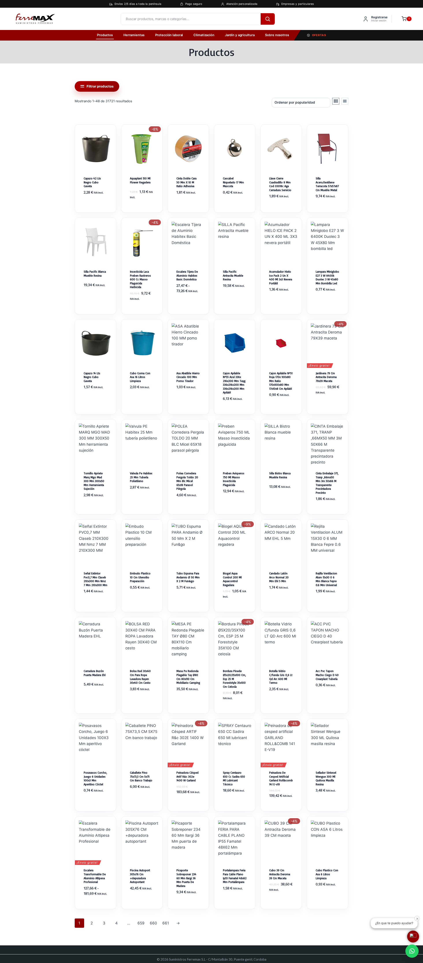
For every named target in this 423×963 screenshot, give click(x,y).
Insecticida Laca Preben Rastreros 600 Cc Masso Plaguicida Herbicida (140, 279)
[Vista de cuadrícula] (335, 101)
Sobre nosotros (277, 35)
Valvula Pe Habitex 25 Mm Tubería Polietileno (141, 477)
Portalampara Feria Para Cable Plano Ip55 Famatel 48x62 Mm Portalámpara (235, 876)
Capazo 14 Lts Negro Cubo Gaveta (92, 377)
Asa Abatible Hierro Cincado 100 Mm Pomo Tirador (188, 377)
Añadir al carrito (95, 211)
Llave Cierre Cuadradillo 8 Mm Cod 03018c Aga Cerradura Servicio (280, 184)
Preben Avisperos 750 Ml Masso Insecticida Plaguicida (233, 479)
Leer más (327, 211)
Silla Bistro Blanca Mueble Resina (280, 475)
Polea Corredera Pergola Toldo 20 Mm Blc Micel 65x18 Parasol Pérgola (187, 480)
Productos (105, 35)
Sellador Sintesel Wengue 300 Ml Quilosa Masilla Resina (326, 778)
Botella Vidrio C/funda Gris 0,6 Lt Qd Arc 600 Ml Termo (280, 676)
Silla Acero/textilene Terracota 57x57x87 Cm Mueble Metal (327, 184)
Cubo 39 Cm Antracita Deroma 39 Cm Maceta (279, 874)
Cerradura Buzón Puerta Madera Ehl (95, 673)
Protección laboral (169, 35)
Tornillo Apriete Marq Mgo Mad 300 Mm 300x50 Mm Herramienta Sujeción (94, 480)
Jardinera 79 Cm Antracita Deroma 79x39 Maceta (326, 377)
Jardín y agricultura (240, 35)
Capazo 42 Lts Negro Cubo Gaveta (92, 182)
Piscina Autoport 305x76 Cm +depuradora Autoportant (140, 876)
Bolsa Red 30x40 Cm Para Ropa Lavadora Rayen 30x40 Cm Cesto (140, 676)
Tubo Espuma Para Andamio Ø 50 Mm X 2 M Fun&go (188, 577)
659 (141, 923)
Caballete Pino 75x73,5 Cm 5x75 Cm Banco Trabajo (141, 776)
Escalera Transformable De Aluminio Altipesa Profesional (95, 876)
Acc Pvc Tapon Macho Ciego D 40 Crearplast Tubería (327, 674)
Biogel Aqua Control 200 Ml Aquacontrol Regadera (232, 579)
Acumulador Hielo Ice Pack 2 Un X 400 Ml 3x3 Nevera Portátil (280, 277)
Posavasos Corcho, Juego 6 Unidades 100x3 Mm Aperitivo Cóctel (95, 778)
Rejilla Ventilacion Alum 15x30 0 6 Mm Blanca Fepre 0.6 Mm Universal (326, 579)
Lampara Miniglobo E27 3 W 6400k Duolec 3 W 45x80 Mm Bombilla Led (327, 277)
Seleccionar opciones (188, 313)
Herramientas (134, 35)
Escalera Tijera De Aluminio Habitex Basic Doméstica (187, 275)
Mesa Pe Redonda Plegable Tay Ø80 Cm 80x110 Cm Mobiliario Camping (188, 676)
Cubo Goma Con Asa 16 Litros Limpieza (140, 377)
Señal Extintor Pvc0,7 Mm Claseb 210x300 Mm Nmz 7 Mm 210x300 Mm (95, 579)
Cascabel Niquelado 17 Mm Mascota (233, 182)
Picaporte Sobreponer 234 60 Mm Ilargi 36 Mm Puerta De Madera (186, 877)
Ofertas (319, 35)
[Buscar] (268, 19)
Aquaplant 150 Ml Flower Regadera (140, 180)
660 (153, 923)
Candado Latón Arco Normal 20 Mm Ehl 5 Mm (279, 577)
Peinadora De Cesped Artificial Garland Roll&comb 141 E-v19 (281, 778)
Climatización (203, 35)
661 (165, 923)
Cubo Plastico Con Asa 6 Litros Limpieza (327, 874)
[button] (412, 951)
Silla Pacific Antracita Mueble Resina (233, 275)
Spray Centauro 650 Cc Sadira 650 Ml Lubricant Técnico (234, 778)
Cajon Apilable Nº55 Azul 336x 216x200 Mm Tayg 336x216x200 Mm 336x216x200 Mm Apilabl (234, 382)
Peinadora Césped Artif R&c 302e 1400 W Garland (187, 776)
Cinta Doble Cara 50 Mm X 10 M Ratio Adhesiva (186, 182)
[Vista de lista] (344, 101)
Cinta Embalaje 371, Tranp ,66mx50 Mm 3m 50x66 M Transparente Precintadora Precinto (327, 482)
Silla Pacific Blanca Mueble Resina (95, 273)
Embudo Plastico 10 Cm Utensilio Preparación (140, 577)
